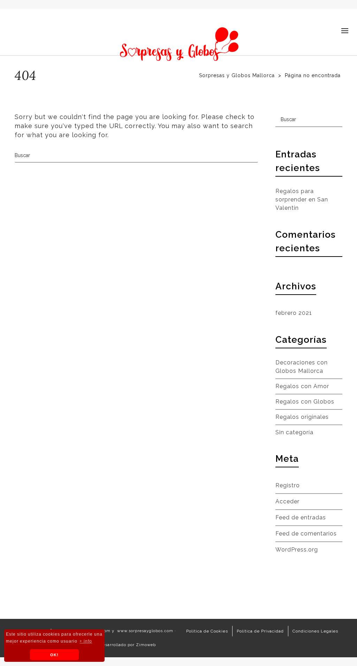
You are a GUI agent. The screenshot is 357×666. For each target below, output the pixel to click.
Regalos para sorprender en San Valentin (301, 199)
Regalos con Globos (304, 401)
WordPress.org (296, 549)
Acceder (287, 501)
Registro (287, 485)
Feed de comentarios (306, 533)
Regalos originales (302, 417)
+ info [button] (85, 641)
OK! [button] (54, 655)
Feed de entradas (300, 517)
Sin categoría (294, 432)
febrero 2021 (293, 313)
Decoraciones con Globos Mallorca (301, 366)
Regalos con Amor (302, 386)
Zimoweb (146, 645)
